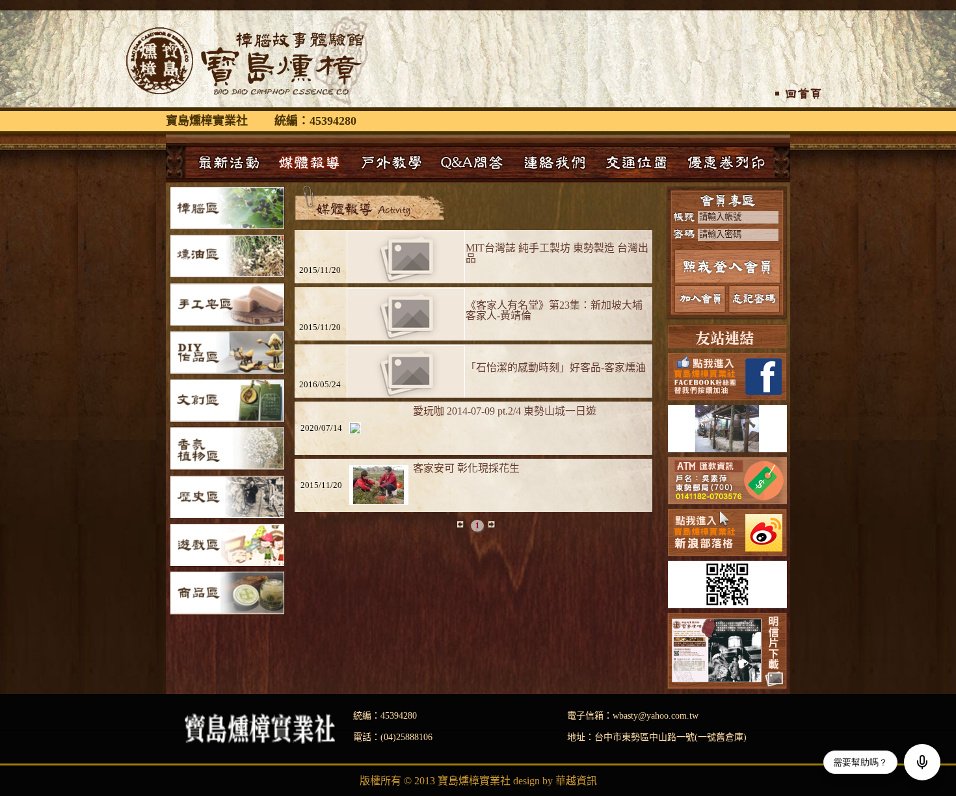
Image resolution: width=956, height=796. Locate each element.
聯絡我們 (554, 162)
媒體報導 (309, 162)
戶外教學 (390, 162)
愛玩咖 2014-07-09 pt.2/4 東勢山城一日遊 (504, 411)
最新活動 (227, 162)
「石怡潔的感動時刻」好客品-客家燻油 (556, 367)
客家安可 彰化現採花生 (466, 468)
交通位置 (636, 162)
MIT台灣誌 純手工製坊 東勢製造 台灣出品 (557, 253)
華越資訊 (576, 780)
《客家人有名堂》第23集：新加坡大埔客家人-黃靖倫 (554, 310)
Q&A (472, 162)
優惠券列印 (726, 162)
